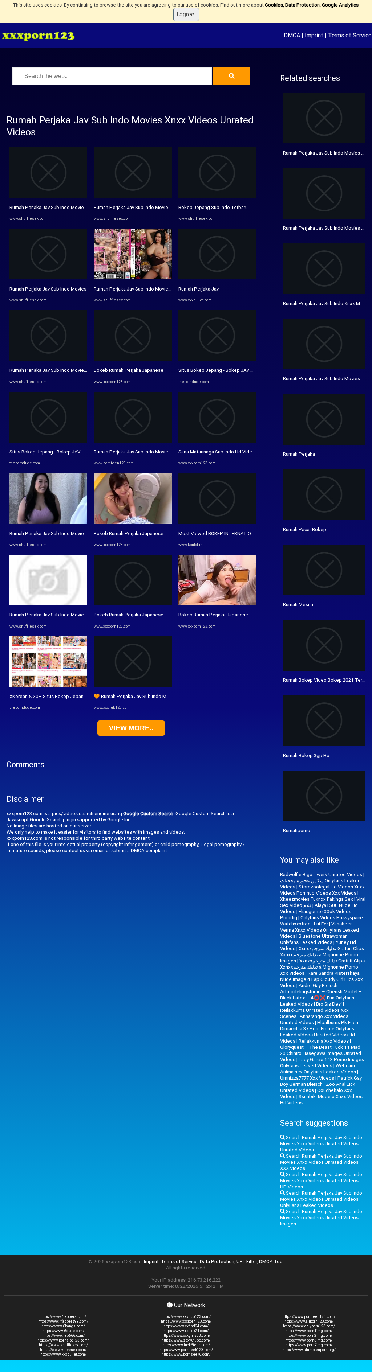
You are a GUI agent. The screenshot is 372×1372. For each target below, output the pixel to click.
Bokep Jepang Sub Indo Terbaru (213, 207)
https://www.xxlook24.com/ (186, 1330)
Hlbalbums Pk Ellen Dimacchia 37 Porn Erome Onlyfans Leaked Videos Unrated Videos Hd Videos (319, 1031)
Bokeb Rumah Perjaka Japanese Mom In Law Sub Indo (152, 370)
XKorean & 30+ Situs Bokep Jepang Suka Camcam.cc (66, 696)
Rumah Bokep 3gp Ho (306, 755)
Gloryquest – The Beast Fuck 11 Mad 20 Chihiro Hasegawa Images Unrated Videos (320, 1053)
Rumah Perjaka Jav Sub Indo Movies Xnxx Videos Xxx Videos (74, 533)
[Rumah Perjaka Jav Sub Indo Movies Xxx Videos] (48, 359)
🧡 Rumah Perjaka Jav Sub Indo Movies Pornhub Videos (154, 696)
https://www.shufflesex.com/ (63, 1345)
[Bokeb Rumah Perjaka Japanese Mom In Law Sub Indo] (132, 359)
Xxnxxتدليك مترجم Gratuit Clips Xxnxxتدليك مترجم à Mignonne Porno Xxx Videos (322, 967)
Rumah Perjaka (299, 454)
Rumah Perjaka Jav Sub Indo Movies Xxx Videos (60, 370)
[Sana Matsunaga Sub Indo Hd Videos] (217, 441)
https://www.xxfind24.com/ (186, 1326)
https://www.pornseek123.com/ (186, 1349)
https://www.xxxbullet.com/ (63, 1354)
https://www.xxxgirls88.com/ (186, 1335)
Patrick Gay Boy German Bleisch (321, 1081)
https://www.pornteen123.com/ (309, 1316)
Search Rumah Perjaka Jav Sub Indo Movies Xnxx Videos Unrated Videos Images (321, 1217)
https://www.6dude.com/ (63, 1330)
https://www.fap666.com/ (63, 1335)
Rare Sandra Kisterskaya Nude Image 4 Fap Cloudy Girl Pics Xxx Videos (321, 979)
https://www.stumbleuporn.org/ (309, 1349)
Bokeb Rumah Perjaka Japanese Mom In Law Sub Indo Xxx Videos (164, 615)
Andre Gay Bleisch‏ (318, 985)
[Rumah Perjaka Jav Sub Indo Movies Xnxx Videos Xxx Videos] (48, 522)
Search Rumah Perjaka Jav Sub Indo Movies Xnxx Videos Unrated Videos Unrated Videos (321, 1143)
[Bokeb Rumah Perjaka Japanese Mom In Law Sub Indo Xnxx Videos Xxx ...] (132, 522)
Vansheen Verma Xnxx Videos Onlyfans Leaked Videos (319, 930)
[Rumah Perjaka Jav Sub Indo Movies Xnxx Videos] (48, 604)
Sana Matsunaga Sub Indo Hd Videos (218, 452)
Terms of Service (349, 35)
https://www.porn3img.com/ (308, 1340)
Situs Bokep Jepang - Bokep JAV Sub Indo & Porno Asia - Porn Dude (82, 452)
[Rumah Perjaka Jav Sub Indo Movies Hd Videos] (48, 196)
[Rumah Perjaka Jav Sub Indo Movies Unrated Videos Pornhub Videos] (132, 196)
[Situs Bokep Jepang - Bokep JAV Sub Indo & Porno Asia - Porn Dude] (48, 441)
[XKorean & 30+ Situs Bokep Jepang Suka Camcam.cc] (48, 685)
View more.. (131, 728)
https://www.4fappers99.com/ (63, 1321)
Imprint (314, 35)
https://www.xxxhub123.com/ (186, 1316)
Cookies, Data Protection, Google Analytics (312, 5)
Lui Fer (321, 924)
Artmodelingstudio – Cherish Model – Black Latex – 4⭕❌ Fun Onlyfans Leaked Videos (321, 998)
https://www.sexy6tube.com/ (186, 1340)
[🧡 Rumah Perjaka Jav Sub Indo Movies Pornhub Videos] (132, 685)
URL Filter (246, 1261)
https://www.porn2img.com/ (308, 1335)
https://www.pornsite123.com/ (63, 1340)
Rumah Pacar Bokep (304, 529)
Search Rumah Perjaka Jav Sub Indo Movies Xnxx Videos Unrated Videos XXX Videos (321, 1162)
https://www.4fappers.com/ (63, 1316)
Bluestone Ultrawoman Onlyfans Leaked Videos (314, 939)
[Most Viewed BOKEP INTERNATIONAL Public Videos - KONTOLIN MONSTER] (217, 522)
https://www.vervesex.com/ (63, 1349)
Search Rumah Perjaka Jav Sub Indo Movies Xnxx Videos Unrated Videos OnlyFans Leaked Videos (321, 1199)
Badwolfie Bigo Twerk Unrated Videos (321, 874)
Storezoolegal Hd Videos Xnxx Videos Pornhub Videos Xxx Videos (322, 890)
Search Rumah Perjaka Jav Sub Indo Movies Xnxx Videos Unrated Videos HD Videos (321, 1180)
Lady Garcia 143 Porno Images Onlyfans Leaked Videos (322, 1062)
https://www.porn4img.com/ (309, 1345)
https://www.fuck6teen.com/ (186, 1345)
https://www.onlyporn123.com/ (309, 1326)
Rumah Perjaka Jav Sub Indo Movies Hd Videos (59, 207)
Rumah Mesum (299, 604)
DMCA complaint (149, 850)
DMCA (292, 35)
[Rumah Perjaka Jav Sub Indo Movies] (48, 278)
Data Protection (217, 1261)
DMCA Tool (271, 1261)
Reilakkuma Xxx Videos (324, 1041)
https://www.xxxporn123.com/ (186, 1321)
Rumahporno (296, 830)
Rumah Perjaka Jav (198, 289)
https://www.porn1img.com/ (308, 1330)
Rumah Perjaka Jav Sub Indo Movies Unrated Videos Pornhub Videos (167, 207)
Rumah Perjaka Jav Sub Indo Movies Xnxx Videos (61, 615)
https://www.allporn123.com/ (308, 1321)
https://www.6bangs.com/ (63, 1326)
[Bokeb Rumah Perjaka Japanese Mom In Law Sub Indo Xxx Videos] (132, 604)
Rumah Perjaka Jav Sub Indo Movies (47, 289)
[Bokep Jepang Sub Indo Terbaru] (217, 196)
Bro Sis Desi (329, 1004)
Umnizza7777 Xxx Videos (307, 1078)
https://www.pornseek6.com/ (186, 1354)
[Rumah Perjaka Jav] (217, 278)
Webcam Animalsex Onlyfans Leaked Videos (318, 1069)
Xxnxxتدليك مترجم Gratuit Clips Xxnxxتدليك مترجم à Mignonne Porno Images (322, 954)
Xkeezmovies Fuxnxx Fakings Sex (316, 899)
